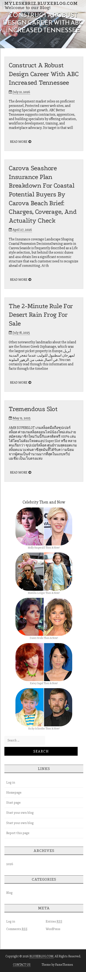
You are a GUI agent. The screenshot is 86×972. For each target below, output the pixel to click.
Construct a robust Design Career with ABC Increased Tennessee (43, 74)
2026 (9, 864)
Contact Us (21, 965)
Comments (17, 929)
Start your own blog (20, 813)
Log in (10, 782)
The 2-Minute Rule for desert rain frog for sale (41, 314)
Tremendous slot (33, 409)
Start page (13, 803)
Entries (54, 921)
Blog (9, 893)
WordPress (53, 929)
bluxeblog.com (41, 956)
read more (18, 142)
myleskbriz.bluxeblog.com (41, 3)
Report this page (17, 833)
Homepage (14, 792)
